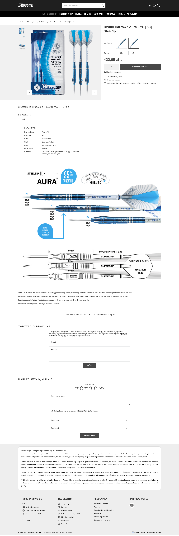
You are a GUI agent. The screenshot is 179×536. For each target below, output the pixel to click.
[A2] (121, 43)
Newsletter (65, 524)
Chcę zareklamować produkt (36, 510)
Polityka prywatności (101, 517)
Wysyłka (97, 507)
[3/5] (86, 388)
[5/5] (95, 388)
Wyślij (89, 365)
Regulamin (97, 513)
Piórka (78, 14)
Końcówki (98, 14)
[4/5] (90, 388)
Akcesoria (132, 14)
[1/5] (77, 388)
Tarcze (121, 14)
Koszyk (64, 507)
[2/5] (81, 388)
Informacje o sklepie (101, 504)
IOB (23, 119)
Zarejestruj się (66, 504)
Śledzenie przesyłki (32, 507)
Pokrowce (110, 14)
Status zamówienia (32, 504)
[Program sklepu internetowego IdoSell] (146, 532)
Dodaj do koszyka (140, 67)
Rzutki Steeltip (49, 14)
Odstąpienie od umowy (102, 520)
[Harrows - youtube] (142, 505)
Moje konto (65, 499)
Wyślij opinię (89, 435)
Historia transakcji (67, 517)
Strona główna (32, 22)
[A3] (133, 43)
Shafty (87, 14)
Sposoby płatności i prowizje (104, 510)
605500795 (22, 532)
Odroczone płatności (114, 83)
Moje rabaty (65, 520)
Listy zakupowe (66, 510)
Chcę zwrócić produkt (33, 514)
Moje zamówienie (32, 499)
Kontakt (28, 520)
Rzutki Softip (66, 14)
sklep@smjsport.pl (35, 532)
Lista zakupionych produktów (71, 514)
